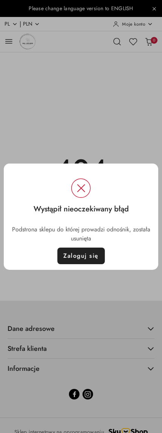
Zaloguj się (81, 255)
